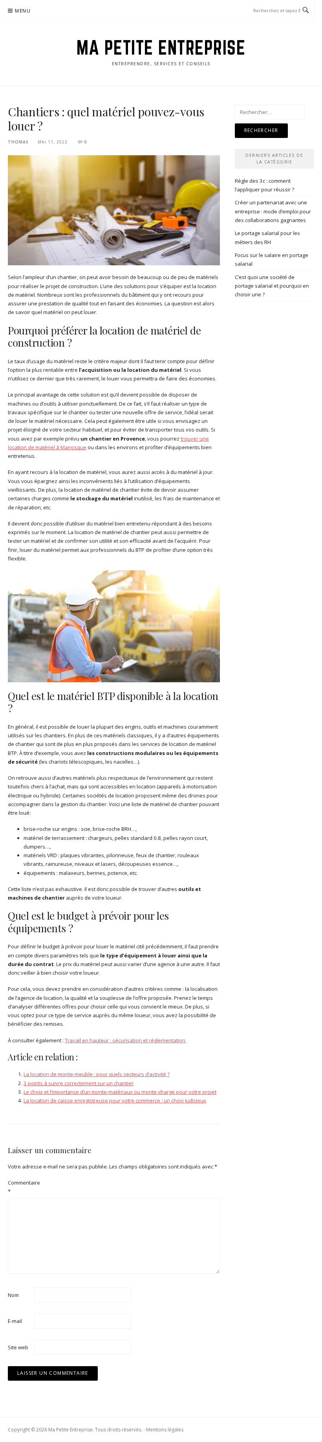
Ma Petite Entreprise (161, 47)
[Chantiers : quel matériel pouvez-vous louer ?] (114, 209)
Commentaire (20, 1187)
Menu (23, 10)
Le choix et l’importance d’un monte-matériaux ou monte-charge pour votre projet (120, 1091)
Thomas (18, 142)
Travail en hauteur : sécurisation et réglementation (126, 1040)
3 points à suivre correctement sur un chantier (79, 1083)
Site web (18, 1347)
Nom (13, 1295)
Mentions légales (164, 1429)
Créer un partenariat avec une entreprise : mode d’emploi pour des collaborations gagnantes (273, 211)
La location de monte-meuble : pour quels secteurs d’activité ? (97, 1074)
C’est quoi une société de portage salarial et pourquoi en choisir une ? (272, 286)
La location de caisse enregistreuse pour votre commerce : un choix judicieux (115, 1100)
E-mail (15, 1320)
